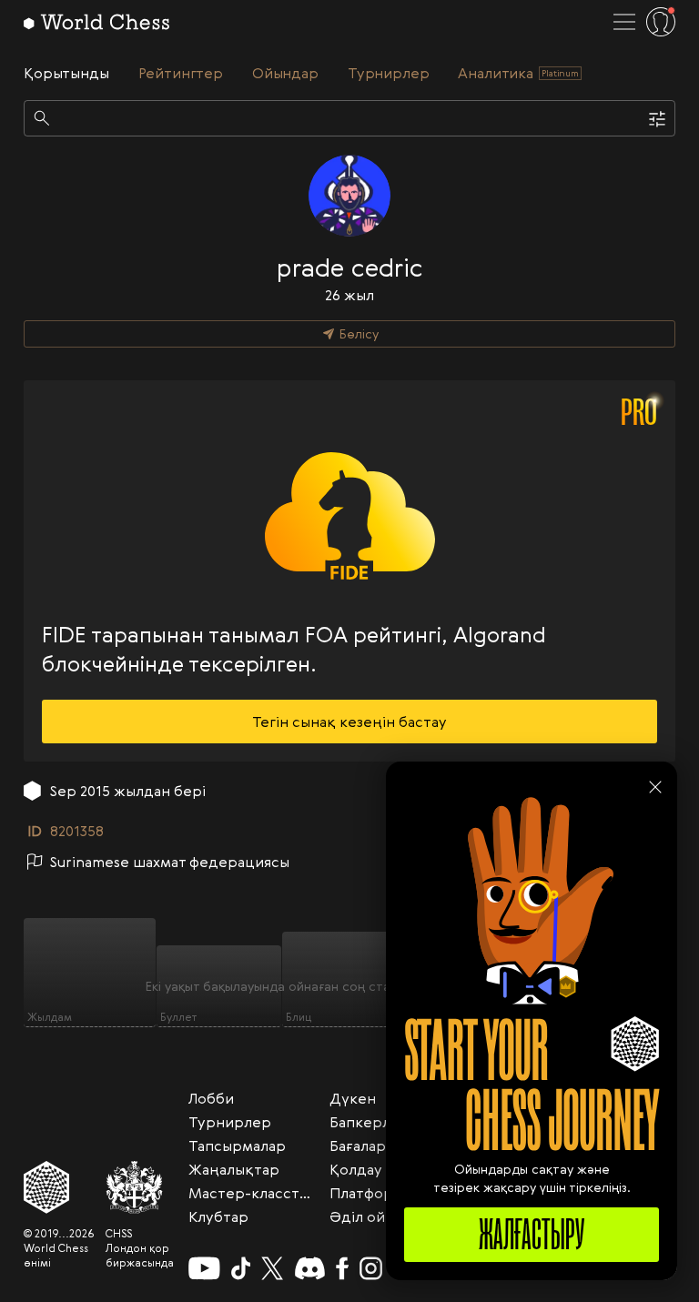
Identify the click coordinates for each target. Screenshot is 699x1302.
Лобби (211, 1098)
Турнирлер (229, 1122)
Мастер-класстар (252, 1193)
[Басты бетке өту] (96, 21)
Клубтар (218, 1216)
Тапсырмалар (237, 1145)
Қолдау (355, 1169)
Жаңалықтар (233, 1169)
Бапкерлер (369, 1122)
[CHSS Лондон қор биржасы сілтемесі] (140, 1187)
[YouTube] (204, 1268)
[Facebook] (343, 1268)
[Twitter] (272, 1268)
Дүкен (352, 1098)
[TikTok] (241, 1268)
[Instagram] (371, 1268)
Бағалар (357, 1145)
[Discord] (310, 1268)
